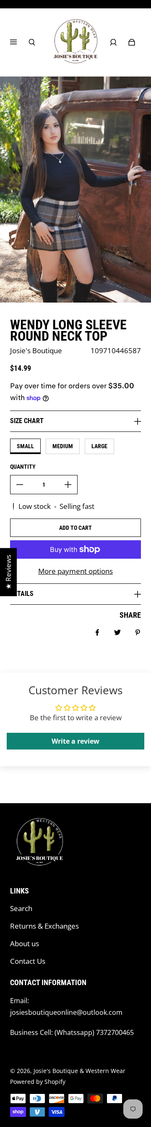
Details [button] (22, 594)
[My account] (113, 42)
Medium (62, 446)
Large (99, 446)
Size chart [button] (27, 421)
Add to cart (75, 527)
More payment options (75, 571)
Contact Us (27, 961)
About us (24, 943)
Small (25, 446)
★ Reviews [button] (8, 572)
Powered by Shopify (37, 1082)
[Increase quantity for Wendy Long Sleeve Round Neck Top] (68, 484)
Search (21, 908)
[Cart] (131, 42)
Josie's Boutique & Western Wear (79, 1071)
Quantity (23, 466)
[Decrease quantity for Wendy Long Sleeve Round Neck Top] (19, 484)
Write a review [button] (75, 741)
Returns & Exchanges (44, 926)
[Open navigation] (19, 42)
